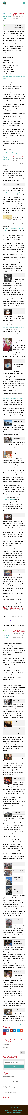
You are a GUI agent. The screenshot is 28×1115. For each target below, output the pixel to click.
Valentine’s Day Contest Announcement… (13, 608)
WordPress (17, 1112)
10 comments (6, 639)
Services (5, 1047)
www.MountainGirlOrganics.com (13, 153)
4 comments (12, 20)
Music (18, 637)
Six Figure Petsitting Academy (12, 1087)
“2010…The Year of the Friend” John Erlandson (19, 631)
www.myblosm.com (9, 499)
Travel (21, 637)
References (6, 1044)
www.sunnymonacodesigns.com (12, 398)
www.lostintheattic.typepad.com (13, 193)
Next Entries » (21, 1025)
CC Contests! (19, 609)
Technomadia (7, 1090)
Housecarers (6, 1079)
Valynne (16, 16)
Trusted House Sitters (9, 1092)
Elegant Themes (17, 1110)
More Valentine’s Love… (19, 157)
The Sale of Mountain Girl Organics (18, 14)
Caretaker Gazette (8, 1076)
